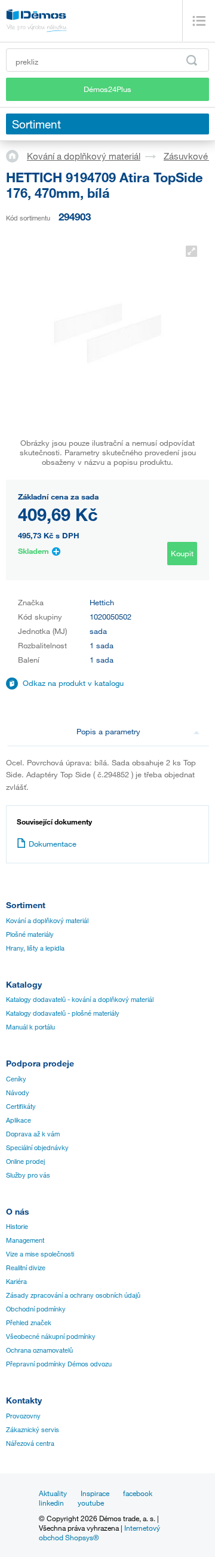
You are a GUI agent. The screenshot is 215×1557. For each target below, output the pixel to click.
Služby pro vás (28, 1175)
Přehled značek (28, 1323)
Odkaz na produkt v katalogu (73, 683)
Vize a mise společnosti (40, 1254)
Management (25, 1240)
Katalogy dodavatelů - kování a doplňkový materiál (79, 999)
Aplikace (18, 1120)
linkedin (51, 1502)
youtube (91, 1502)
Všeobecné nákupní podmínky (51, 1336)
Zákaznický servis (32, 1430)
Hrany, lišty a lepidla (35, 948)
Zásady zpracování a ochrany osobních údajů (73, 1295)
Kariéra (16, 1281)
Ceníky (16, 1079)
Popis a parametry (108, 731)
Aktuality (53, 1493)
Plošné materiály (30, 934)
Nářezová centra (30, 1443)
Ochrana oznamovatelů (39, 1350)
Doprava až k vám (33, 1134)
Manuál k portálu (30, 1027)
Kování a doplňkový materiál (83, 156)
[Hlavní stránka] (16, 155)
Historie (17, 1226)
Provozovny (23, 1416)
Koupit (182, 553)
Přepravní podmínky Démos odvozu (59, 1364)
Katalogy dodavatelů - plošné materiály (62, 1013)
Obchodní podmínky (36, 1309)
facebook (137, 1493)
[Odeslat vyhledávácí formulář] (191, 60)
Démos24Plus (107, 89)
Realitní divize (25, 1268)
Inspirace (95, 1493)
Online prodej (25, 1161)
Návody (17, 1093)
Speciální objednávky (37, 1148)
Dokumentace (52, 843)
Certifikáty (21, 1106)
